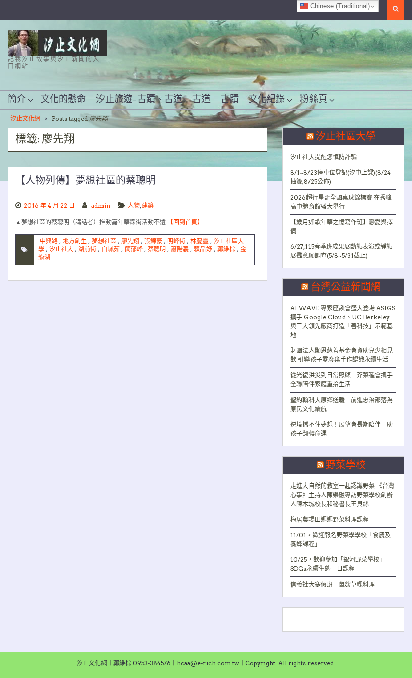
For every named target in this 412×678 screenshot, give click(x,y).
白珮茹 (110, 249)
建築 (148, 205)
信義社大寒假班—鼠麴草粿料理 (332, 584)
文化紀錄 (267, 99)
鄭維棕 (226, 249)
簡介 (17, 99)
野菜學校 (346, 465)
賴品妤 (203, 249)
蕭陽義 (180, 249)
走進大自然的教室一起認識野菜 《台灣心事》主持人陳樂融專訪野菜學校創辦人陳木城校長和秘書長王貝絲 (342, 495)
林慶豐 (199, 241)
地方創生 (75, 241)
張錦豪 (153, 241)
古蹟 (230, 99)
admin (100, 205)
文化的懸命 (63, 99)
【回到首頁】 (185, 222)
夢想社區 (104, 241)
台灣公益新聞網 (346, 287)
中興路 (49, 241)
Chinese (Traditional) (339, 6)
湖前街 (87, 249)
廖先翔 (130, 241)
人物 (134, 205)
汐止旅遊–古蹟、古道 (139, 99)
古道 (201, 99)
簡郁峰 (134, 249)
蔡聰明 (157, 249)
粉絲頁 (313, 99)
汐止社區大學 (346, 137)
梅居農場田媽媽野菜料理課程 (329, 519)
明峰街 (176, 241)
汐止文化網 (25, 118)
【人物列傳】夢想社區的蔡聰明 (85, 181)
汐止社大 (61, 249)
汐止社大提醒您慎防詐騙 (323, 157)
